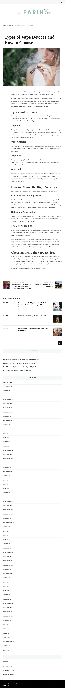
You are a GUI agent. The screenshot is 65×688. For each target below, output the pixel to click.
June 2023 (6, 484)
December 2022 (8, 510)
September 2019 (8, 641)
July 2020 (6, 624)
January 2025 (7, 403)
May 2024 (6, 437)
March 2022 (7, 548)
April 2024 (6, 441)
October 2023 (7, 467)
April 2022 (6, 544)
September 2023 (8, 471)
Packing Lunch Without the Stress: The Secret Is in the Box (19, 363)
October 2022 (7, 518)
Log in (5, 662)
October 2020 (7, 620)
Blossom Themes (47, 683)
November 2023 (8, 463)
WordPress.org (8, 674)
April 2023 (6, 492)
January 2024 (7, 454)
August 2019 (7, 646)
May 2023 (6, 488)
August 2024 (7, 424)
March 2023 (7, 497)
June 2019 (6, 650)
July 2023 (6, 480)
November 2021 (8, 565)
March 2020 (7, 637)
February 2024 (8, 450)
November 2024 (8, 412)
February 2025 (8, 399)
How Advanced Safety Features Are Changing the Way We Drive (20, 367)
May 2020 (6, 633)
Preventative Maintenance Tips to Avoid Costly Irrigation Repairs (21, 359)
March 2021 (7, 599)
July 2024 (6, 429)
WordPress (6, 685)
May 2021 (6, 590)
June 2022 (6, 535)
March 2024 (7, 446)
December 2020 (8, 612)
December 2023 (8, 458)
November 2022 (8, 514)
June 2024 (6, 433)
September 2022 (8, 522)
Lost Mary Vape (30, 246)
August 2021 (7, 578)
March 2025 (7, 395)
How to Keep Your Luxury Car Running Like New (17, 370)
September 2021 (8, 573)
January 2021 (7, 607)
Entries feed (7, 666)
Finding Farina (16, 683)
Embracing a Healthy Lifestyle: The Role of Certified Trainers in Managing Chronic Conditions (33, 305)
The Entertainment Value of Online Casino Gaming (17, 356)
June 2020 (6, 629)
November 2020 (8, 616)
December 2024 (8, 407)
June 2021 (6, 586)
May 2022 (6, 539)
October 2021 (7, 569)
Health (6, 31)
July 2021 (6, 582)
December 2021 (8, 560)
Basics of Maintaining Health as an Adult (32, 316)
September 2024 (8, 420)
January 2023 (7, 505)
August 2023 (7, 476)
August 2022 (7, 526)
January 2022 (7, 556)
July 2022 (6, 531)
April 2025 (6, 390)
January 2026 (7, 382)
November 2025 (8, 386)
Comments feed (8, 670)
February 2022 (8, 552)
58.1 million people (26, 94)
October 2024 (7, 416)
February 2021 (8, 603)
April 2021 (6, 594)
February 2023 (8, 501)
